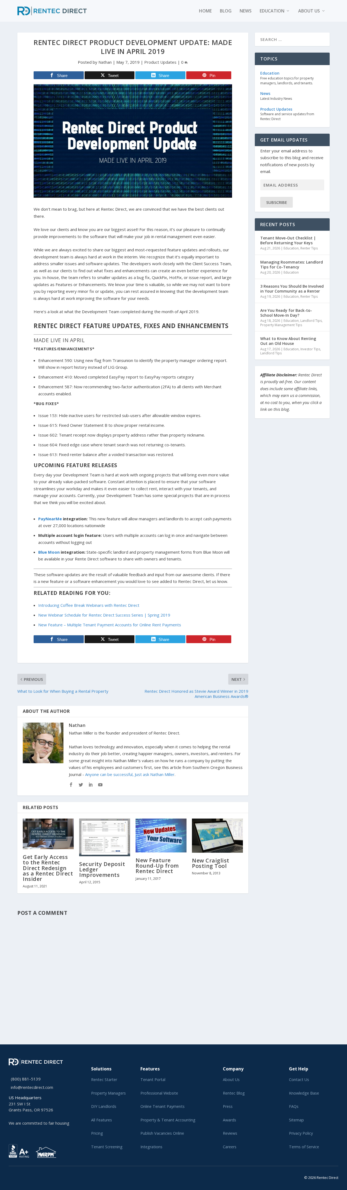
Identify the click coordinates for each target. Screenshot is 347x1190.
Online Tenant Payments (162, 1106)
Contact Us (299, 1079)
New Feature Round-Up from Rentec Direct (157, 866)
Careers (229, 1146)
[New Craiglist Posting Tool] (217, 836)
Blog (226, 11)
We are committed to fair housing (39, 1123)
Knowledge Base (304, 1093)
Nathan (105, 62)
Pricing (97, 1133)
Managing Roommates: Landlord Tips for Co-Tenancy (291, 264)
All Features (101, 1119)
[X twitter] (10, 1177)
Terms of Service (304, 1146)
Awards (229, 1119)
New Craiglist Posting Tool (210, 863)
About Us (231, 1079)
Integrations (151, 1146)
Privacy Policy (301, 1133)
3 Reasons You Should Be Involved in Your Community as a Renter (292, 289)
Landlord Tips (311, 320)
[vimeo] (27, 1177)
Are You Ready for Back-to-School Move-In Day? (286, 313)
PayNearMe (50, 518)
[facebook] (14, 1177)
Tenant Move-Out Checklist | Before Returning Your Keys (288, 240)
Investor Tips (310, 349)
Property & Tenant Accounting (167, 1119)
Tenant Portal (152, 1079)
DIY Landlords (103, 1106)
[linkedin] (19, 1177)
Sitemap (296, 1119)
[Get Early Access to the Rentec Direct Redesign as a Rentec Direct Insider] (48, 834)
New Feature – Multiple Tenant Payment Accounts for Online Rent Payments (109, 624)
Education (272, 11)
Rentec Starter (104, 1079)
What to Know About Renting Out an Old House (288, 341)
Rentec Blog (234, 1093)
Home (205, 11)
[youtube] (23, 1177)
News (246, 11)
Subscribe (276, 202)
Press (228, 1106)
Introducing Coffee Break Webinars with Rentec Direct (88, 605)
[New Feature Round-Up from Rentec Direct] (161, 835)
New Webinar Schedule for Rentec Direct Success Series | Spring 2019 (104, 615)
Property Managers (108, 1093)
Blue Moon (49, 552)
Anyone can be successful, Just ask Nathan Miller (130, 774)
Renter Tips (309, 248)
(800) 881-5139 (26, 1079)
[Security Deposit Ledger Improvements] (104, 837)
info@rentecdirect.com (32, 1087)
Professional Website (159, 1093)
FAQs (293, 1106)
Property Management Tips (281, 325)
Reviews (230, 1133)
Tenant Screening (107, 1146)
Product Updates (160, 62)
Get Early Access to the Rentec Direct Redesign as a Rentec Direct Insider (48, 868)
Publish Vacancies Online (162, 1133)
